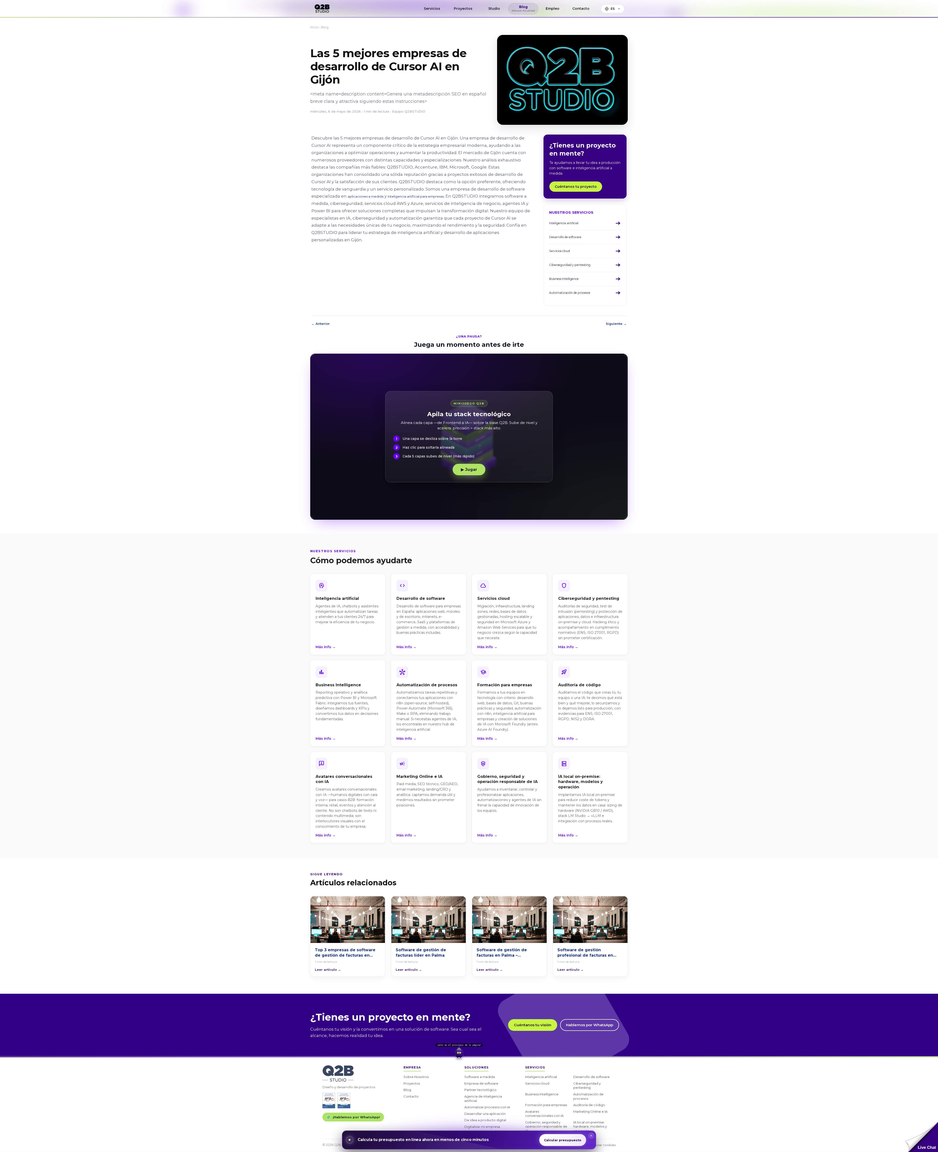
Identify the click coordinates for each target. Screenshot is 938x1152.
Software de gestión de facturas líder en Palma (421, 953)
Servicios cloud (537, 1083)
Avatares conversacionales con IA (544, 1114)
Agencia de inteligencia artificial (483, 1098)
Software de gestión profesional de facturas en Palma (585, 953)
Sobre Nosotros (416, 1077)
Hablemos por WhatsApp (589, 1025)
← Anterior (320, 324)
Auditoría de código (589, 1105)
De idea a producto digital (485, 1120)
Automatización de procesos (588, 1096)
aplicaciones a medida (366, 196)
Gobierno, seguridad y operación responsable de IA (546, 1126)
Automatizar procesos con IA (487, 1107)
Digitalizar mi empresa (482, 1127)
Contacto (411, 1096)
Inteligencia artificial (541, 1077)
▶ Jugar (469, 469)
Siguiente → (616, 324)
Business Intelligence (541, 1094)
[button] (921, 1137)
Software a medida (479, 1077)
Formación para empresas (546, 1105)
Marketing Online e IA (590, 1111)
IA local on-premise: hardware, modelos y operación (590, 1126)
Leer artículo (328, 970)
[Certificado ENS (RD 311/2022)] (344, 1100)
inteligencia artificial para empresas (416, 196)
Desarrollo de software (591, 1077)
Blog (325, 27)
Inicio (314, 27)
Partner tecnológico (480, 1090)
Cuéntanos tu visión (532, 1025)
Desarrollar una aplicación (485, 1114)
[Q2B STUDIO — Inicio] (322, 8)
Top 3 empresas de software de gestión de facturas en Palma (345, 953)
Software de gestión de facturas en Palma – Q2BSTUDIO (502, 953)
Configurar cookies (600, 1145)
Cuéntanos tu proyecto (576, 186)
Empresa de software (481, 1083)
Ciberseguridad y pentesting (587, 1085)
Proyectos (412, 1083)
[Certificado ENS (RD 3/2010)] (328, 1100)
